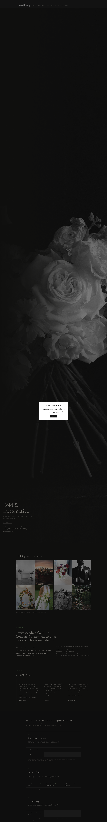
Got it (53, 416)
